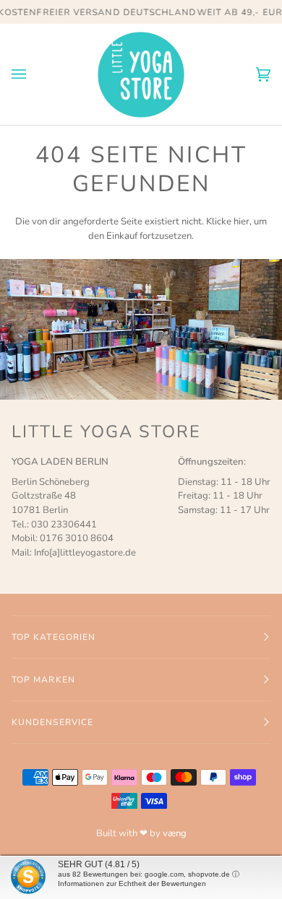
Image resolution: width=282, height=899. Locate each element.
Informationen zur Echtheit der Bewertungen (132, 883)
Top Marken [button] (43, 679)
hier (241, 221)
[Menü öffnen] (33, 74)
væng (175, 833)
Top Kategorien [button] (53, 637)
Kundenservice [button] (52, 722)
